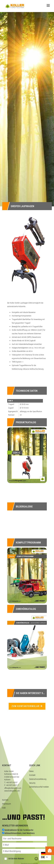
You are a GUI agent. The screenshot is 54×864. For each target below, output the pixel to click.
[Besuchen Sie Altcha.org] (36, 858)
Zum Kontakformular (26, 706)
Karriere (5, 800)
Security (32, 783)
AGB (4, 808)
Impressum (6, 804)
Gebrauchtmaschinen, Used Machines (19, 833)
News (31, 771)
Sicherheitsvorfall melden (39, 787)
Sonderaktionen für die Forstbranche (18, 830)
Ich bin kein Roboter (16, 858)
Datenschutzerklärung (37, 779)
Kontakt (32, 775)
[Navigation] (48, 6)
